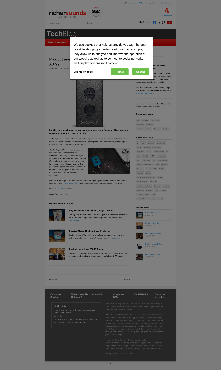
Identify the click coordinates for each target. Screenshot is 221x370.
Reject (120, 72)
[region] (111, 58)
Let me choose (83, 71)
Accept (140, 72)
